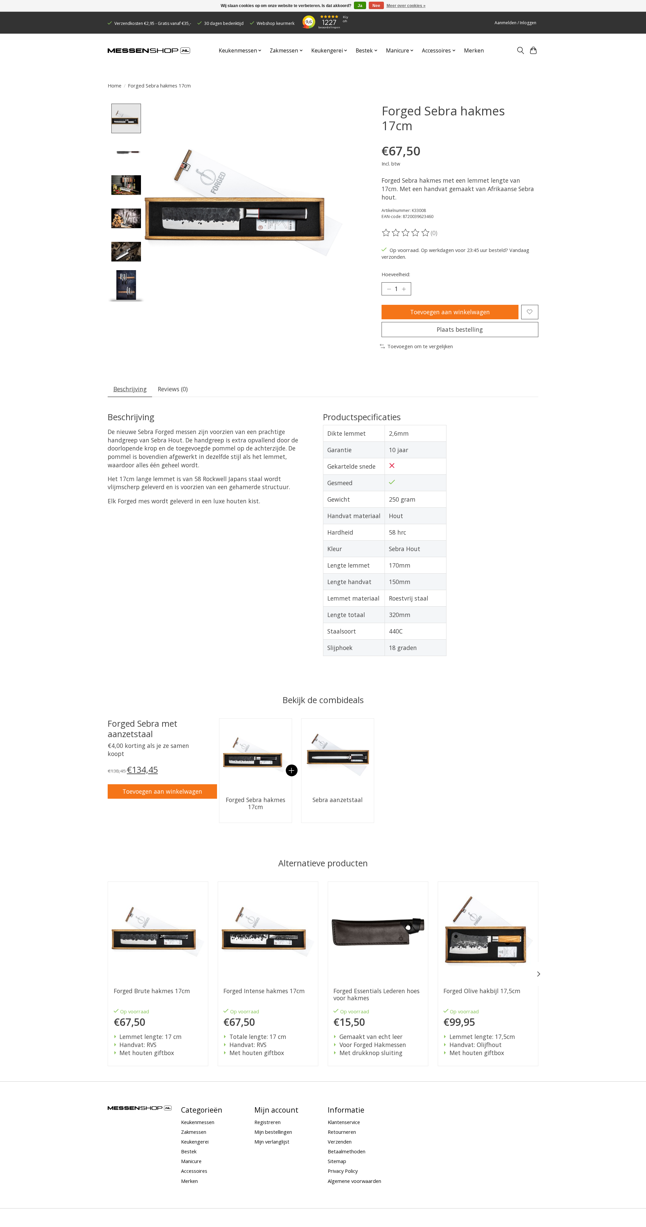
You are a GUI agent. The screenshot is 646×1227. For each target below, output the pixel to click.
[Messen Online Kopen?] (149, 50)
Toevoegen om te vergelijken (420, 346)
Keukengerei (195, 1141)
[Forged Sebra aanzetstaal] (337, 754)
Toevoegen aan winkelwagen (450, 312)
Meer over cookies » (406, 5)
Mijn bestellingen (273, 1131)
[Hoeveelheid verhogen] (403, 289)
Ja (360, 5)
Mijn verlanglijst (271, 1141)
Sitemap (337, 1161)
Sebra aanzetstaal (338, 799)
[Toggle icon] (520, 50)
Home (114, 85)
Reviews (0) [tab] (173, 389)
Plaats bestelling (460, 329)
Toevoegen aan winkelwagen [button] (162, 791)
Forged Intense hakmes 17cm (264, 991)
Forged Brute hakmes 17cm (152, 991)
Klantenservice (344, 1122)
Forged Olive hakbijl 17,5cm (482, 991)
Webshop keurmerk (275, 23)
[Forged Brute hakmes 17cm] (158, 932)
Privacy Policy (343, 1170)
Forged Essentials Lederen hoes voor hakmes (376, 994)
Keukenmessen (197, 1122)
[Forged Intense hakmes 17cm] (268, 932)
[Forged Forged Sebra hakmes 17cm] (255, 754)
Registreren (267, 1122)
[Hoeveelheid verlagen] (389, 289)
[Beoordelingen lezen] (406, 232)
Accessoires (194, 1170)
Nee (376, 5)
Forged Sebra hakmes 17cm (255, 803)
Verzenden (340, 1141)
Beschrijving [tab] (130, 389)
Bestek (188, 1151)
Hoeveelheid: (396, 274)
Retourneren (342, 1131)
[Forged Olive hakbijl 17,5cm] (488, 932)
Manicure (191, 1161)
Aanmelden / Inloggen (515, 23)
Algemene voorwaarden (354, 1181)
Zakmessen (193, 1131)
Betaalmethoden (346, 1151)
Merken (474, 50)
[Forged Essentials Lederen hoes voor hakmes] (378, 932)
